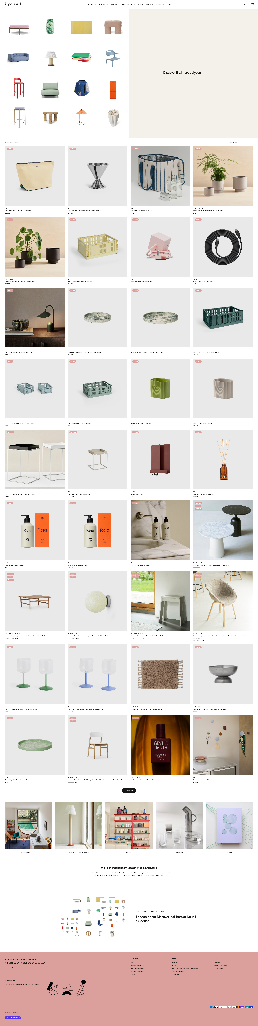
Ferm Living (9, 350)
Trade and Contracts (137, 968)
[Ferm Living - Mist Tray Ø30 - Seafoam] (35, 745)
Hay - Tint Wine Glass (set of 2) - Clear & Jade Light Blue (86, 709)
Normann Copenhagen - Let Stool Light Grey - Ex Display (149, 636)
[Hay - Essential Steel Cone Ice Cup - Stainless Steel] (98, 176)
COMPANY (134, 959)
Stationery (114, 4)
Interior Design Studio (137, 965)
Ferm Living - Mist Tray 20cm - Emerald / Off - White (84, 352)
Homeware (102, 4)
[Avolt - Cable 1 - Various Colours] (223, 247)
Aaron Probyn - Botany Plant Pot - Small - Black (20, 281)
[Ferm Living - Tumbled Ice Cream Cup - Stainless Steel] (223, 674)
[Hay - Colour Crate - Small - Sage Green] (98, 388)
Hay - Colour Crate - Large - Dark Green (206, 352)
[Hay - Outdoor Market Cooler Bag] (160, 176)
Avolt (132, 279)
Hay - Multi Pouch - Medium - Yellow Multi (18, 210)
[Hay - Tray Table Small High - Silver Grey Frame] (35, 459)
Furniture (91, 4)
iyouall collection (127, 4)
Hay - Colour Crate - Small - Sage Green (80, 423)
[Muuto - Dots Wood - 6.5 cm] (223, 745)
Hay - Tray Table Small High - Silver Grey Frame (20, 494)
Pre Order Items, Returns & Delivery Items (185, 968)
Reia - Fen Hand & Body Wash (140, 565)
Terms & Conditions (220, 965)
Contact (217, 962)
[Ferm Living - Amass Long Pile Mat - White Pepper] (160, 674)
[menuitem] (92, 4)
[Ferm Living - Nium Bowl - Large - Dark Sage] (35, 317)
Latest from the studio (163, 4)
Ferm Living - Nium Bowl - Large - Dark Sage (19, 352)
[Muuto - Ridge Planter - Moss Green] (160, 388)
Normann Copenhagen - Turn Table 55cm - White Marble (211, 565)
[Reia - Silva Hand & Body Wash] (98, 530)
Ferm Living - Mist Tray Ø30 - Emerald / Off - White (147, 352)
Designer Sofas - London (28, 852)
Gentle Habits (135, 777)
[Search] (248, 4)
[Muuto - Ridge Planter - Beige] (223, 388)
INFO (216, 959)
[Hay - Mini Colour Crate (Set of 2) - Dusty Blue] (35, 388)
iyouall (229, 852)
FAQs (174, 965)
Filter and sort (13, 142)
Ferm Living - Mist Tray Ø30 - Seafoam (17, 780)
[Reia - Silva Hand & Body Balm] (35, 530)
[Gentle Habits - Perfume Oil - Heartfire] (160, 745)
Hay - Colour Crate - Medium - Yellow (80, 281)
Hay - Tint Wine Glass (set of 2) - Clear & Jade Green (21, 709)
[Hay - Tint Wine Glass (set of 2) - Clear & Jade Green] (35, 674)
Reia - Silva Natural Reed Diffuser (203, 494)
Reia (194, 491)
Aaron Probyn (198, 208)
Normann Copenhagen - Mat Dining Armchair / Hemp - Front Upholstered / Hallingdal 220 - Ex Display (222, 637)
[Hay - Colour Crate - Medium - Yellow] (98, 247)
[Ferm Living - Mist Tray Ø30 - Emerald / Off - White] (160, 317)
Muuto (133, 420)
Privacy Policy (218, 968)
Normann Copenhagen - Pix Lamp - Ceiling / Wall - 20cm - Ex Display (89, 636)
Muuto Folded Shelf (137, 494)
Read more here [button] (10, 968)
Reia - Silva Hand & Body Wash (77, 565)
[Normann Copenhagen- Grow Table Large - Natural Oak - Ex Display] (35, 601)
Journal (133, 974)
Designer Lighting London (79, 852)
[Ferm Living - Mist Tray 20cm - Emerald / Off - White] (98, 317)
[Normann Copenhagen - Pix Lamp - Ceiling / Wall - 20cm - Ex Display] (98, 601)
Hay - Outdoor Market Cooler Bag (141, 210)
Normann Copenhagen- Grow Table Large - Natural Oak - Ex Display (27, 636)
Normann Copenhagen (200, 562)
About (132, 962)
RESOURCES (177, 959)
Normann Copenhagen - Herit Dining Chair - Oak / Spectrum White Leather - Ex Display (95, 780)
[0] (251, 4)
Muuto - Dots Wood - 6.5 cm (202, 780)
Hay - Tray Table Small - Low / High (79, 494)
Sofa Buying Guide (178, 971)
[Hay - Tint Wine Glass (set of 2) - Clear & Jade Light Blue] (98, 674)
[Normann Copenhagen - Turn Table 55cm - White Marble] (223, 530)
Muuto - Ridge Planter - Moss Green (142, 423)
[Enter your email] (42, 990)
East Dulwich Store (137, 971)
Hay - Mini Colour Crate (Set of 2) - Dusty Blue (19, 423)
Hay (6, 208)
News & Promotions (145, 4)
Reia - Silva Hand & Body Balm (14, 565)
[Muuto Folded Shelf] (160, 459)
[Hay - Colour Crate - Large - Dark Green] (223, 317)
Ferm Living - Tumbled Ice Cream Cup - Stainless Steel (210, 709)
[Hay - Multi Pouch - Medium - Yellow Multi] (35, 176)
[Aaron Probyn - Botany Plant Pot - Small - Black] (35, 247)
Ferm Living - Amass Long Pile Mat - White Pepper (146, 709)
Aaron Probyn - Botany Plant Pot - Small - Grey (208, 210)
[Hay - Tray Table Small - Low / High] (98, 459)
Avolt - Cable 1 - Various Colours (203, 281)
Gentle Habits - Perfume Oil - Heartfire (143, 780)
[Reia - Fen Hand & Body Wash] (160, 530)
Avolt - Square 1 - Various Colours (141, 281)
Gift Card (175, 962)
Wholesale (175, 974)
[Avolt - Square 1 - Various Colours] (160, 247)
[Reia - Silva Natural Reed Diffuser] (223, 459)
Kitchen (129, 852)
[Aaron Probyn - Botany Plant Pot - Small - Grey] (223, 176)
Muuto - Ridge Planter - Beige (202, 423)
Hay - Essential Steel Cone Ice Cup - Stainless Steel (84, 210)
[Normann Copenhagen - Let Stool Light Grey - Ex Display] (160, 601)
